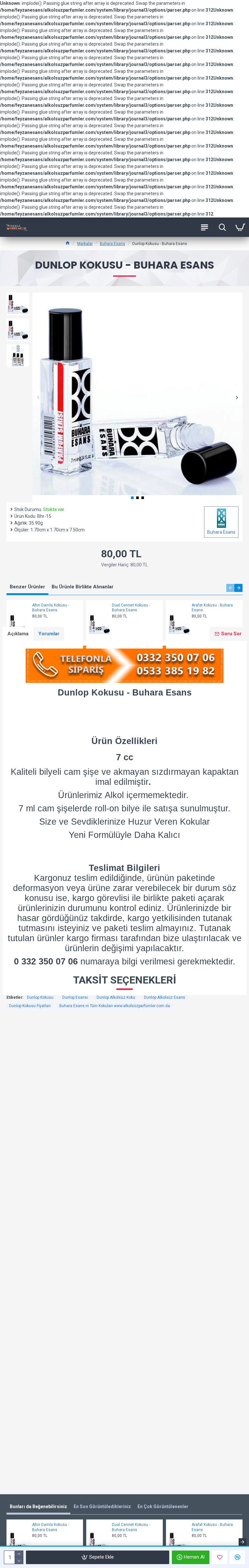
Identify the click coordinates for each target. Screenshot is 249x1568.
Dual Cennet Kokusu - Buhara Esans (131, 608)
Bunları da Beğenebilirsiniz (38, 1506)
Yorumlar (48, 634)
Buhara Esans (112, 243)
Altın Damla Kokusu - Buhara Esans (50, 608)
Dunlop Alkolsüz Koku (116, 997)
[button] (38, 397)
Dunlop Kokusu (40, 997)
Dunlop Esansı (75, 997)
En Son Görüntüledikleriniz (102, 1506)
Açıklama (18, 634)
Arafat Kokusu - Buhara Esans (212, 608)
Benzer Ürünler (27, 587)
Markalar (85, 243)
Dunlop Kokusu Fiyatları (30, 1006)
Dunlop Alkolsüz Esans (164, 997)
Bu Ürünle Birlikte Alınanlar (82, 587)
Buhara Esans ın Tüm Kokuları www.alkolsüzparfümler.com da (114, 1006)
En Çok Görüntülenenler (162, 1506)
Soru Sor (231, 634)
